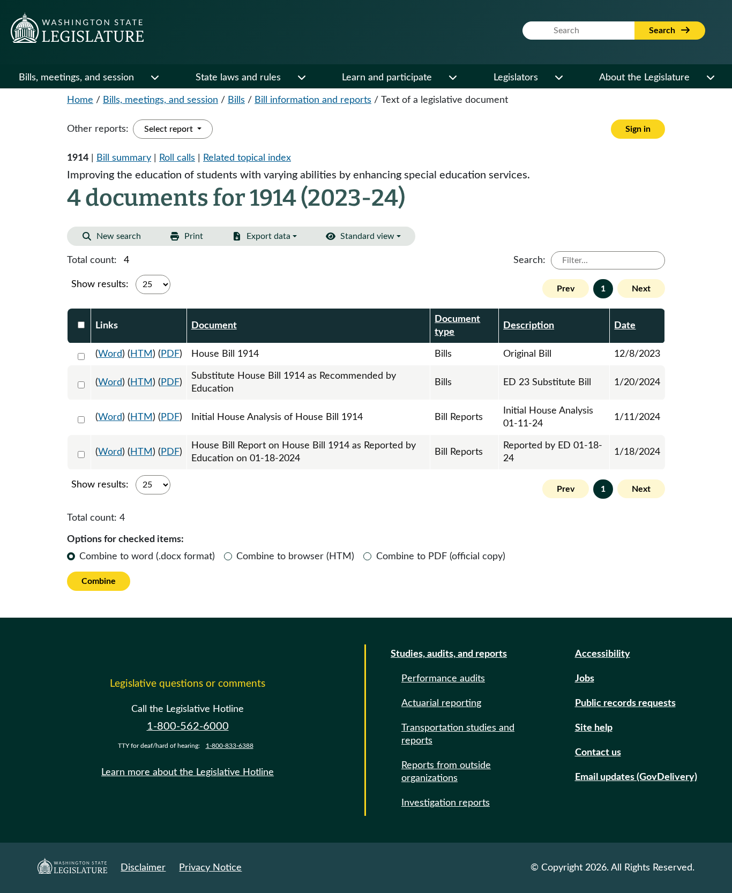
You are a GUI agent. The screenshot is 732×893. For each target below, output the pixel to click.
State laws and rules (238, 77)
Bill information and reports (313, 100)
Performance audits (443, 679)
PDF (170, 354)
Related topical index (247, 158)
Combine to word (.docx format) (147, 556)
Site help (594, 728)
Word (110, 354)
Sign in (638, 129)
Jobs (584, 679)
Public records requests (625, 703)
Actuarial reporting (441, 703)
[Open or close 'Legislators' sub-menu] (558, 77)
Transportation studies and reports (457, 734)
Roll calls (177, 158)
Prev (565, 288)
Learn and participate (387, 77)
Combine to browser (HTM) (295, 556)
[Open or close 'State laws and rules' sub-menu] (301, 77)
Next (641, 288)
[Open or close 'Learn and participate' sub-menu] (452, 77)
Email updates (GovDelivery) (636, 777)
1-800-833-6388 (229, 745)
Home (80, 100)
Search (663, 30)
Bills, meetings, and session (76, 77)
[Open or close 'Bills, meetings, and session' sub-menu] (154, 77)
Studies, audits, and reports (449, 654)
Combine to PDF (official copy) (440, 556)
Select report (169, 129)
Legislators (516, 77)
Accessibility (602, 654)
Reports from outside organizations (446, 772)
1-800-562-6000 (188, 726)
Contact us (598, 752)
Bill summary (123, 158)
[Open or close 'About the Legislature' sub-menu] (710, 77)
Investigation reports (445, 803)
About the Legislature (644, 77)
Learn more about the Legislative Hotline (187, 772)
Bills (236, 100)
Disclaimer (143, 868)
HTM (141, 354)
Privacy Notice (210, 868)
